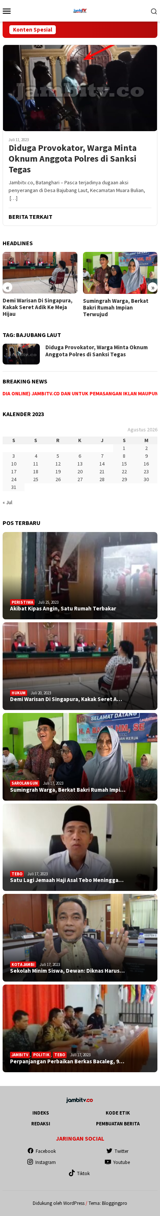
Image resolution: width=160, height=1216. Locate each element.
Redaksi (40, 1124)
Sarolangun (25, 783)
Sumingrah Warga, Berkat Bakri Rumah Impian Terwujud (35, 308)
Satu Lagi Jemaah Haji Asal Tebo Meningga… (67, 880)
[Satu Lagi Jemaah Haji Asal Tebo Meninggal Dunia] (120, 273)
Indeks (40, 1113)
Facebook (46, 1151)
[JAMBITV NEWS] (80, 10)
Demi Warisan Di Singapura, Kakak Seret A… (66, 699)
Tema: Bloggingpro (108, 1203)
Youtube (121, 1162)
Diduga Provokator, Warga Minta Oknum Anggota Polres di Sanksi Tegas (73, 159)
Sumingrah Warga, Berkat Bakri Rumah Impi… (67, 790)
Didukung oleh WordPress (58, 1203)
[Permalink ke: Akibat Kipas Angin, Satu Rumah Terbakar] (80, 576)
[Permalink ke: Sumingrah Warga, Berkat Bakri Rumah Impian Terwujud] (80, 757)
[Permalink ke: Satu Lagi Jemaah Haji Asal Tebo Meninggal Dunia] (80, 847)
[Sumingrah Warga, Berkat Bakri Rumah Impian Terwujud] (40, 273)
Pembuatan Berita (118, 1124)
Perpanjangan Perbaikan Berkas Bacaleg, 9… (67, 1061)
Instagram (45, 1162)
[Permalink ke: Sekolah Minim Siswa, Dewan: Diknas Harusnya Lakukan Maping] (80, 938)
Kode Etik (118, 1113)
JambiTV (20, 1054)
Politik (41, 1054)
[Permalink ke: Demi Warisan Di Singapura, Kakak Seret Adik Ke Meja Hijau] (80, 666)
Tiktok (83, 1173)
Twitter (121, 1151)
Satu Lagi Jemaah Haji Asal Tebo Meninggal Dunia (116, 304)
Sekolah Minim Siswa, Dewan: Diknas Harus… (67, 970)
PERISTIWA (22, 602)
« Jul (7, 502)
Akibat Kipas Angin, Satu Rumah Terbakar (63, 608)
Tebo (17, 873)
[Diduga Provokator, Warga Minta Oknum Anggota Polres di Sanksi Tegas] (80, 88)
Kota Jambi (23, 964)
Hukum (19, 692)
